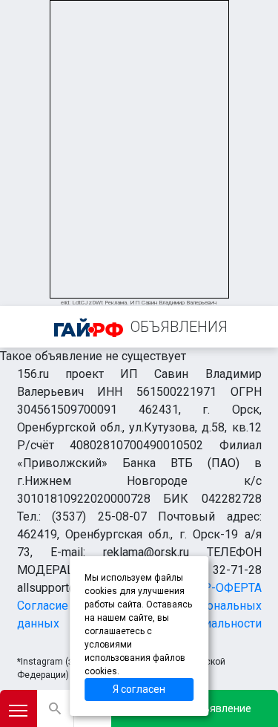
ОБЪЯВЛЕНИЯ (179, 327)
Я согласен (139, 689)
